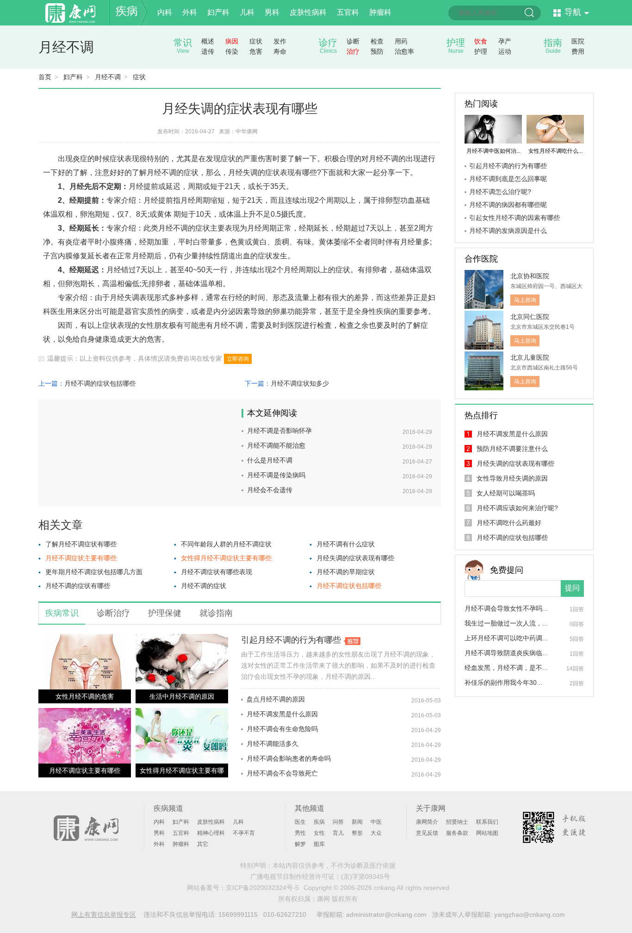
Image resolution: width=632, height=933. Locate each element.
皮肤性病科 (308, 12)
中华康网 (246, 131)
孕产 (504, 41)
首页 (44, 77)
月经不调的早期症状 (345, 572)
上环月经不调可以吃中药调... (506, 638)
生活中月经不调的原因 (181, 696)
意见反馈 (427, 833)
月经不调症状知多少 (300, 383)
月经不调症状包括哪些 (348, 585)
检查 (377, 41)
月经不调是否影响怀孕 (279, 430)
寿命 (279, 51)
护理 (480, 51)
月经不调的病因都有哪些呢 (508, 204)
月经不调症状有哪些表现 (216, 572)
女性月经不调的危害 (85, 696)
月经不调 (66, 47)
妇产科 (218, 12)
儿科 (247, 12)
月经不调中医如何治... (493, 151)
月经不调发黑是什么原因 (282, 714)
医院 (577, 41)
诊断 (353, 41)
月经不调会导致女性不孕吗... (506, 608)
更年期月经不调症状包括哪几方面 (94, 572)
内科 (164, 12)
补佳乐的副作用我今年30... (503, 682)
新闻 (357, 822)
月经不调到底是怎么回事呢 (508, 178)
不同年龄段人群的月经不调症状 (226, 544)
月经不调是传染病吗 (276, 475)
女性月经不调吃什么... (555, 151)
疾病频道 (168, 808)
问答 (338, 822)
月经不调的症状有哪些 (77, 585)
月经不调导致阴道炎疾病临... (506, 653)
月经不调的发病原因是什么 (508, 230)
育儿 (338, 833)
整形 (357, 833)
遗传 (207, 51)
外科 (189, 12)
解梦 (300, 844)
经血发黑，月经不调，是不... (506, 667)
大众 (376, 833)
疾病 (127, 11)
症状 (255, 41)
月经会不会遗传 (269, 490)
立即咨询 (238, 359)
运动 (504, 51)
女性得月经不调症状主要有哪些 (226, 558)
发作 (279, 41)
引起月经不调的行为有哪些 (291, 640)
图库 (319, 844)
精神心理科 (211, 833)
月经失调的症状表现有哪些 (355, 558)
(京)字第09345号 (365, 876)
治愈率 (404, 51)
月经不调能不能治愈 (276, 445)
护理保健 (164, 613)
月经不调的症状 (203, 585)
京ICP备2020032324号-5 (262, 887)
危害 (255, 51)
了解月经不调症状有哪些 (81, 544)
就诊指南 (216, 613)
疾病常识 (62, 613)
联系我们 (487, 822)
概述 (207, 41)
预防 (377, 51)
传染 (231, 51)
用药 (401, 41)
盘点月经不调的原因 (276, 699)
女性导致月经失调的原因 (512, 478)
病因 (231, 41)
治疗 (353, 51)
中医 (376, 822)
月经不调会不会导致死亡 (282, 773)
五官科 (348, 12)
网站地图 (487, 833)
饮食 (480, 41)
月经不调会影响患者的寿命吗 (289, 758)
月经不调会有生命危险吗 (282, 729)
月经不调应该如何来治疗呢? (517, 508)
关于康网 (431, 808)
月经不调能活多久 (272, 743)
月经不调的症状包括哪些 (100, 383)
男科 (272, 12)
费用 (577, 51)
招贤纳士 (457, 822)
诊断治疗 (113, 613)
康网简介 (427, 822)
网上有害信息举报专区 (103, 914)
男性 (300, 833)
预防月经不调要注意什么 (512, 448)
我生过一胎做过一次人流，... (506, 623)
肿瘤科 (380, 12)
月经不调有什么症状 (345, 544)
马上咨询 (525, 300)
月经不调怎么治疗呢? (500, 191)
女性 (319, 833)
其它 (202, 844)
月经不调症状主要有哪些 (81, 558)
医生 (300, 822)
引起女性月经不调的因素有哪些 (514, 217)
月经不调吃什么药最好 (509, 522)
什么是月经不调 (269, 460)
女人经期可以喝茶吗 (506, 493)
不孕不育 (244, 833)
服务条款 (457, 833)
